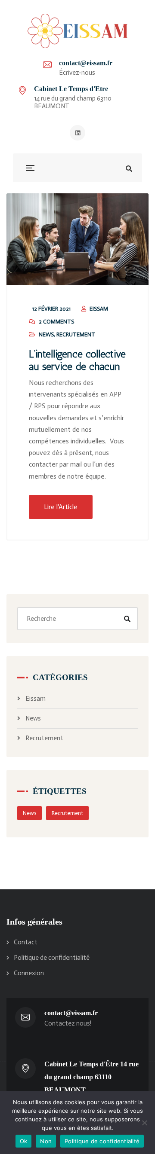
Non (46, 1141)
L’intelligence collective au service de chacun (77, 360)
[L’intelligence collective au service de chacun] (77, 239)
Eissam (35, 698)
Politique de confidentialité (52, 958)
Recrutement (75, 334)
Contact (25, 942)
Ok (24, 1141)
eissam (99, 308)
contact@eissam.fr (85, 63)
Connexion (29, 973)
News (46, 334)
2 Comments (56, 321)
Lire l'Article (61, 507)
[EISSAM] (77, 31)
